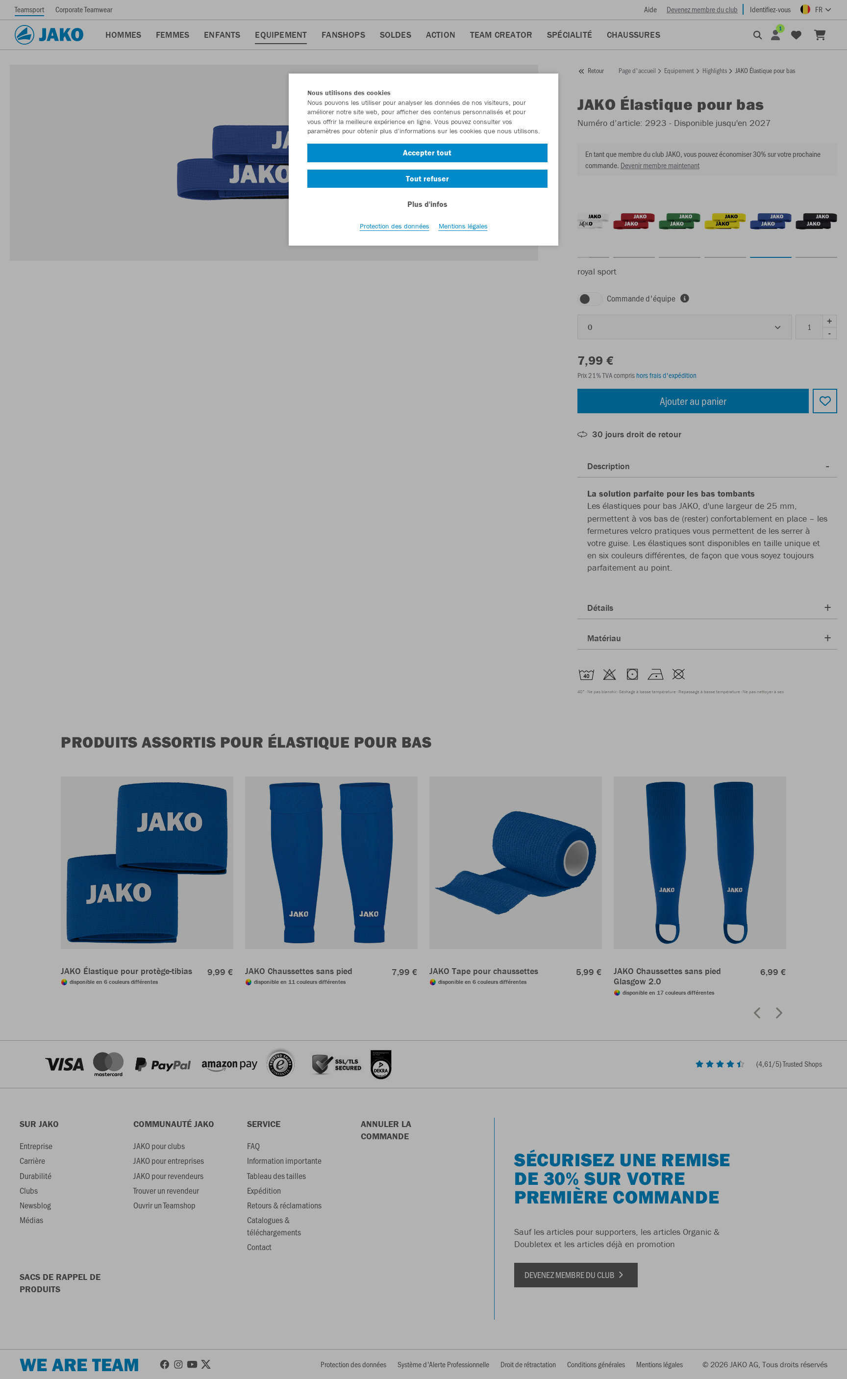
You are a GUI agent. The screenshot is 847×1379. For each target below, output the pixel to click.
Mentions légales (463, 226)
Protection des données (394, 226)
